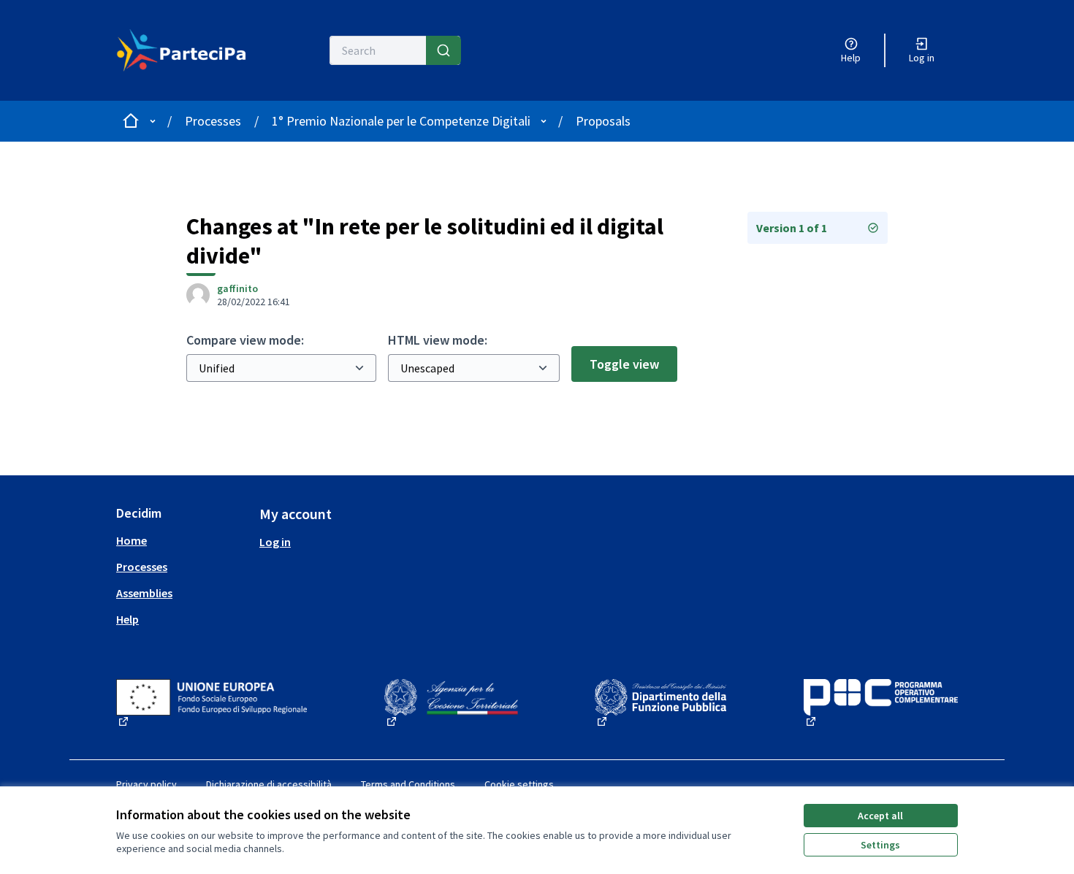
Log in (275, 541)
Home (131, 540)
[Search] (443, 50)
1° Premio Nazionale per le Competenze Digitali (401, 120)
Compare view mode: (245, 339)
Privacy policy (146, 784)
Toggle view (624, 364)
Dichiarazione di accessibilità (269, 784)
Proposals (603, 120)
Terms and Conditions (408, 784)
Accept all (880, 815)
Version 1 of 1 (791, 228)
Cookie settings (519, 784)
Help (127, 619)
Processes (213, 120)
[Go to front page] (181, 50)
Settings (880, 844)
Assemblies (144, 593)
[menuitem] (182, 540)
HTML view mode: (437, 339)
